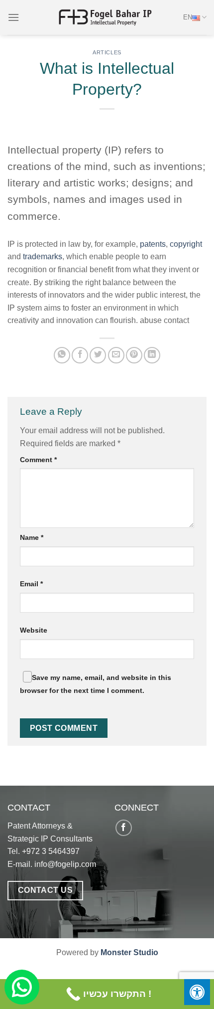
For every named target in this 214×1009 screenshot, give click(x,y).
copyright (186, 244)
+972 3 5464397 (51, 851)
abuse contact (164, 320)
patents (153, 244)
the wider (118, 295)
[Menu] (13, 17)
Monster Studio (129, 952)
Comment (38, 460)
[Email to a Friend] (116, 355)
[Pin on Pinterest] (134, 355)
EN (187, 17)
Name (31, 537)
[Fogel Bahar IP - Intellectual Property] (107, 17)
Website (33, 630)
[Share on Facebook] (80, 355)
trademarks (42, 256)
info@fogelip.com (65, 864)
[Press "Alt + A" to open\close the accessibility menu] (197, 992)
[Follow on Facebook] (123, 828)
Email (31, 584)
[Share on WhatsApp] (62, 355)
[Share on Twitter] (98, 355)
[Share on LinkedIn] (152, 355)
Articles (107, 52)
